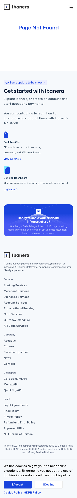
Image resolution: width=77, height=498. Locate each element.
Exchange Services (16, 297)
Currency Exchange (17, 320)
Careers (9, 346)
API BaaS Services (16, 326)
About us (10, 341)
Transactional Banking (19, 308)
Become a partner (16, 352)
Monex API (11, 384)
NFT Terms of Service (18, 434)
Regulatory (11, 411)
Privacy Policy (13, 417)
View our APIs (11, 159)
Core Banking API (15, 379)
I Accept (17, 484)
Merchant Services (16, 291)
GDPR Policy (32, 492)
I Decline (48, 484)
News (7, 358)
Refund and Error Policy (19, 422)
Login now (9, 189)
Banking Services (15, 285)
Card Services (13, 314)
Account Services (15, 303)
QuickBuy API (12, 390)
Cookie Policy (13, 492)
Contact (9, 364)
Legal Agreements (16, 405)
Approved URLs (14, 428)
